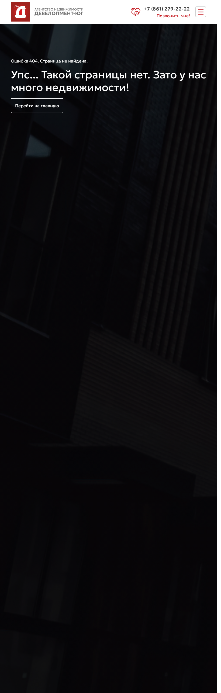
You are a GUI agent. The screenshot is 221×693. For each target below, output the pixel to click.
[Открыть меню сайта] (200, 11)
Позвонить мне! (173, 15)
